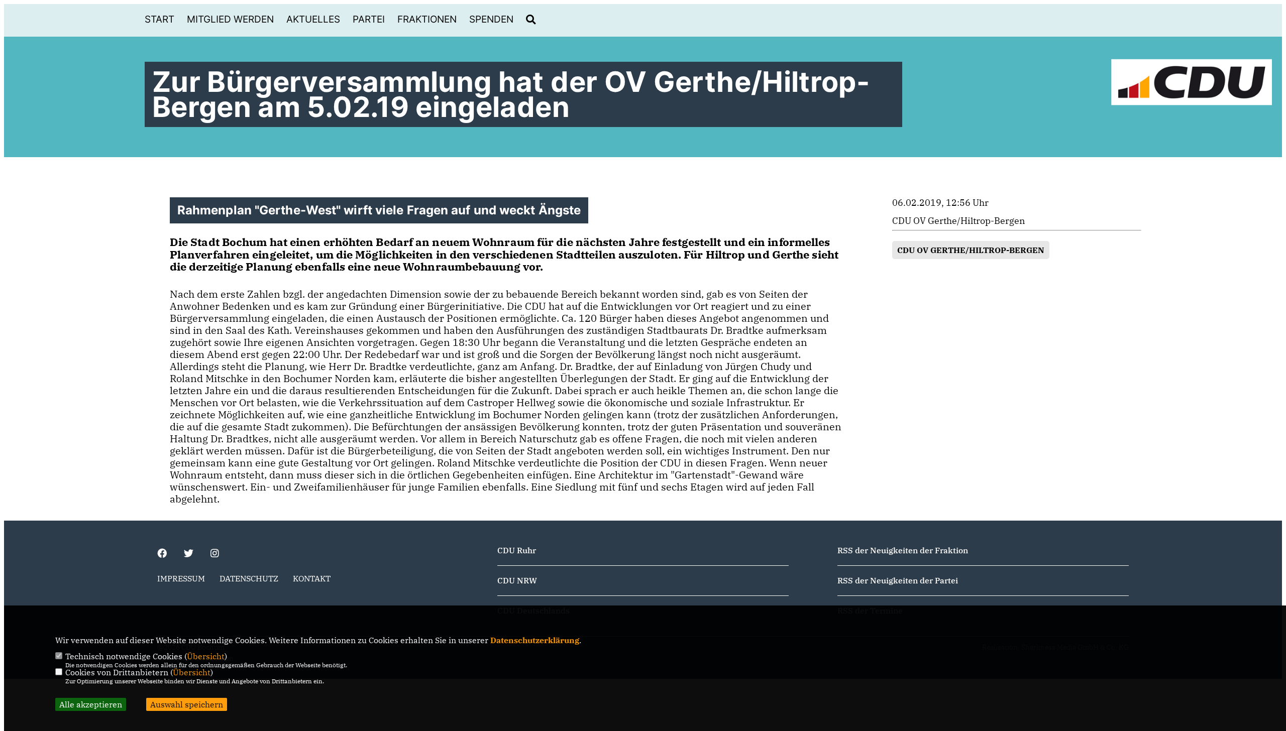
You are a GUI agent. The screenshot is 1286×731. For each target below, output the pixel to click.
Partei (369, 19)
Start (159, 19)
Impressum (181, 578)
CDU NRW (517, 580)
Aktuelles (313, 19)
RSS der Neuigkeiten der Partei (897, 580)
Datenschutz (249, 578)
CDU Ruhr (516, 550)
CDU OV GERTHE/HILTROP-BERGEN (970, 250)
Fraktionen (427, 19)
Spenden (491, 19)
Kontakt (312, 578)
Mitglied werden (230, 19)
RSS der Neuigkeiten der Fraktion (902, 550)
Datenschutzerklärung (534, 640)
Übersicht (206, 656)
